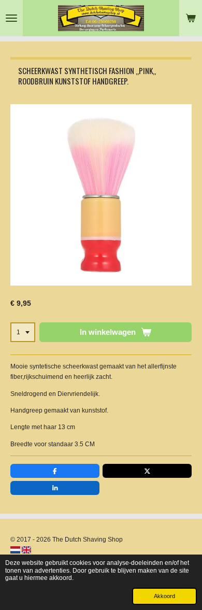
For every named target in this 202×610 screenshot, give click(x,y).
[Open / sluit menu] (11, 18)
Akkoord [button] (164, 596)
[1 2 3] (22, 332)
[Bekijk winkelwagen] (190, 18)
